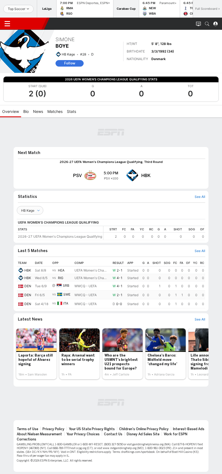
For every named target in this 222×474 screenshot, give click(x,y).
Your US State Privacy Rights (92, 429)
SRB (66, 286)
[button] (207, 24)
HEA (61, 270)
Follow (69, 63)
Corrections (26, 439)
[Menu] (7, 24)
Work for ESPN (175, 434)
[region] (154, 233)
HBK (27, 270)
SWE (66, 295)
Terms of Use (27, 429)
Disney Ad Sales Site (143, 434)
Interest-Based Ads (188, 429)
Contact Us (113, 434)
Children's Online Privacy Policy (144, 429)
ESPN (29, 24)
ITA (65, 304)
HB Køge (68, 54)
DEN (27, 286)
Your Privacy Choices (83, 434)
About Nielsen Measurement (39, 434)
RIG (60, 278)
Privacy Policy (53, 429)
